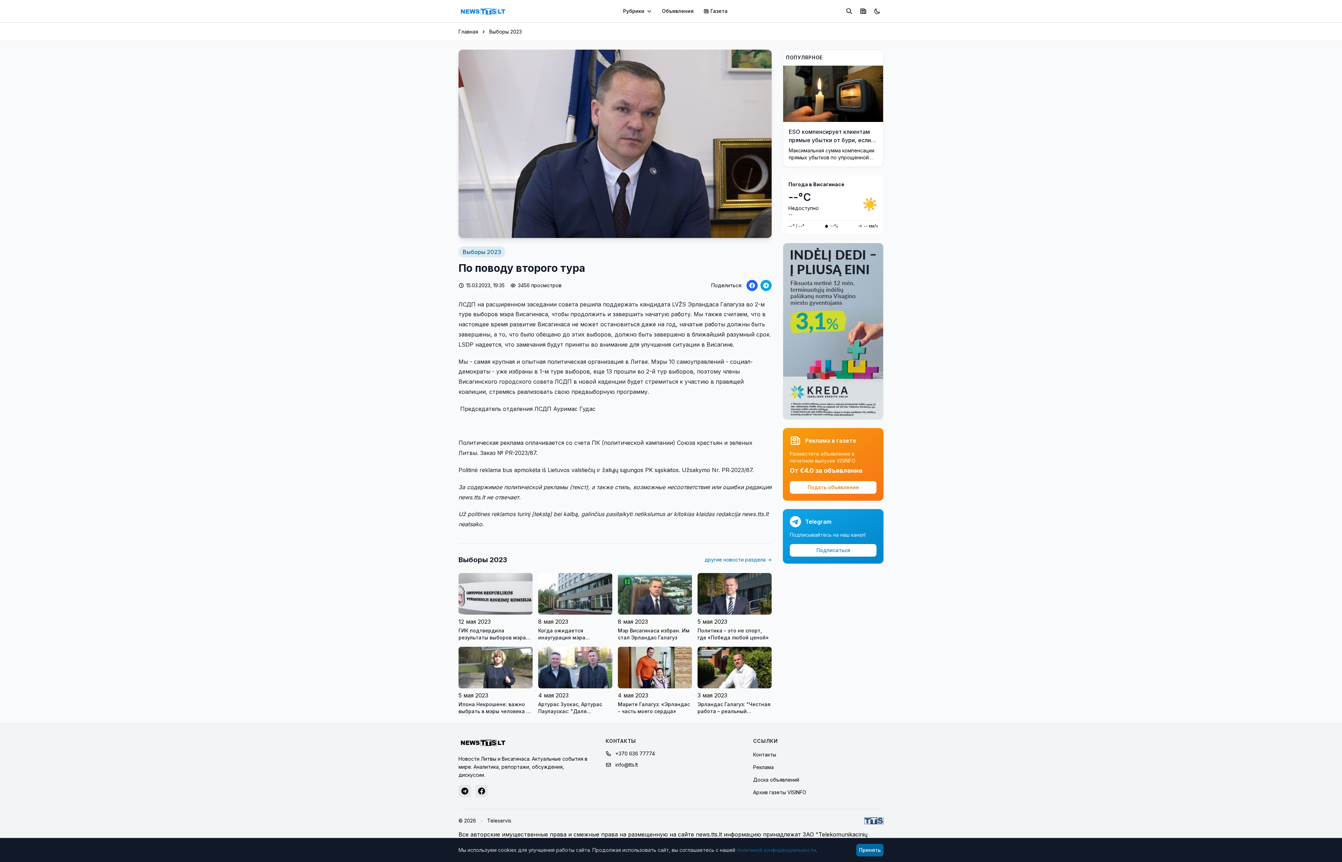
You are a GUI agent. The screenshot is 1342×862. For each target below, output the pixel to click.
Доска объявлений (776, 780)
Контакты (764, 755)
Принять (870, 850)
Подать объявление (833, 487)
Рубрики (633, 11)
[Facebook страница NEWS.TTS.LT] (481, 791)
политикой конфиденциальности (776, 850)
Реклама (763, 767)
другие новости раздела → (738, 560)
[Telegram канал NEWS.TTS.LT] (465, 791)
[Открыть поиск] (849, 11)
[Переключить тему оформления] (877, 11)
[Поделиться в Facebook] (752, 285)
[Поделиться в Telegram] (766, 285)
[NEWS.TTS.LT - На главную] (483, 11)
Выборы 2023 (505, 32)
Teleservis (499, 821)
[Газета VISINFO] (863, 11)
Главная (468, 32)
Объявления (678, 11)
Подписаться (833, 550)
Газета (719, 11)
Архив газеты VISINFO (779, 792)
